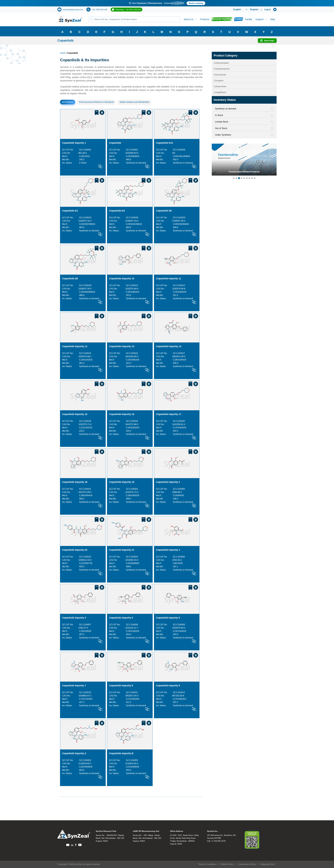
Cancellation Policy (247, 864)
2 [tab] (236, 178)
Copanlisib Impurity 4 (74, 617)
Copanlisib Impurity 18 (74, 482)
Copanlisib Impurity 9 (168, 685)
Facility (248, 19)
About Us (188, 19)
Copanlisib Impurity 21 (121, 550)
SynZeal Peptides (221, 19)
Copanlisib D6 (164, 210)
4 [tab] (242, 178)
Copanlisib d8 (70, 278)
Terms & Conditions (207, 864)
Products (204, 19)
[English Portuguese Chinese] (237, 9)
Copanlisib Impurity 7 (74, 685)
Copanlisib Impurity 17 (168, 414)
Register (254, 9)
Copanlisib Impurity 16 (121, 414)
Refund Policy (227, 864)
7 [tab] (249, 178)
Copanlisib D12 (164, 143)
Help (272, 19)
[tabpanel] (167, 3)
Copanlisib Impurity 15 (74, 414)
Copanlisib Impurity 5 (121, 617)
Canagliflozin (220, 92)
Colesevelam (220, 86)
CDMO (238, 19)
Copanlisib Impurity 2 (168, 482)
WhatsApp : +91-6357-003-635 (128, 9)
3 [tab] (239, 178)
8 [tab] (252, 178)
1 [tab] (234, 178)
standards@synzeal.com (73, 9)
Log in (267, 9)
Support (259, 19)
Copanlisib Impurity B (121, 753)
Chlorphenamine (221, 69)
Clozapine (218, 80)
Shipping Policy (267, 864)
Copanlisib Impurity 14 (168, 346)
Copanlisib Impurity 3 (168, 550)
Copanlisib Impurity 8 (121, 685)
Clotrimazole (220, 74)
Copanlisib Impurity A (74, 753)
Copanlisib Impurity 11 (168, 278)
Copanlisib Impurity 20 (74, 550)
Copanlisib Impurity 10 (121, 278)
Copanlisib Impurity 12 (74, 346)
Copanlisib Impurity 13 (121, 346)
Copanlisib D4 (117, 210)
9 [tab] (255, 178)
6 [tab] (247, 178)
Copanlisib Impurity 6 (168, 617)
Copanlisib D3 (70, 210)
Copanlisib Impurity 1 (74, 143)
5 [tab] (244, 178)
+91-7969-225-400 (99, 9)
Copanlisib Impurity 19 (121, 482)
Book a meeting (201, 3)
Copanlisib (115, 143)
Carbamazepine (221, 63)
